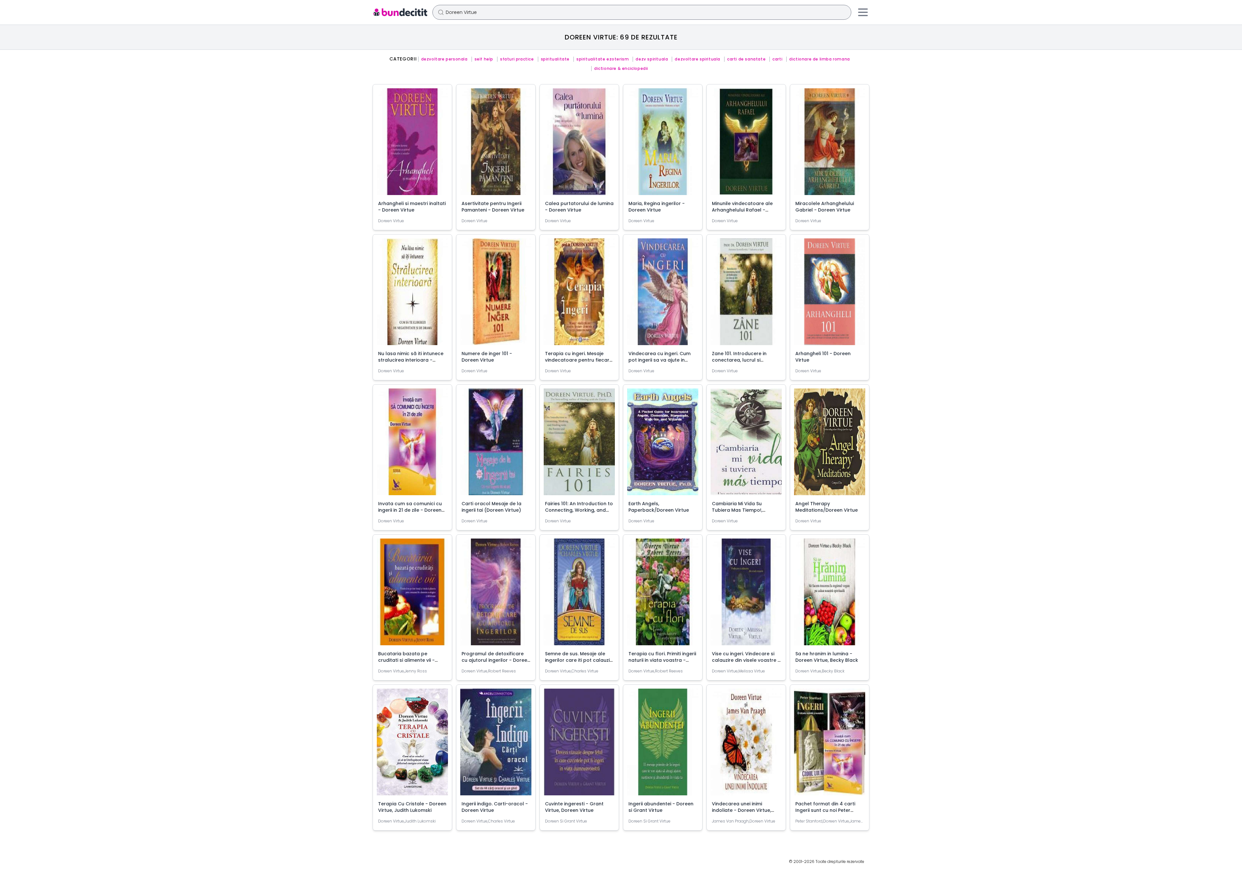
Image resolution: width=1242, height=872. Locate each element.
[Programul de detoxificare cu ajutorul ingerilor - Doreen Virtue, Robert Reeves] (495, 594)
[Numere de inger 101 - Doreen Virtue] (495, 294)
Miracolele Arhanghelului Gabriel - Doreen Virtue (824, 206)
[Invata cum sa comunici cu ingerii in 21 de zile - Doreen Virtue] (412, 444)
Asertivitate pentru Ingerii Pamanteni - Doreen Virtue (493, 206)
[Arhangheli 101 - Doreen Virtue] (829, 294)
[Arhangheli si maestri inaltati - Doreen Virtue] (412, 144)
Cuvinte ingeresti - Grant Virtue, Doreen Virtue (574, 807)
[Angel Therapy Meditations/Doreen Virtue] (829, 444)
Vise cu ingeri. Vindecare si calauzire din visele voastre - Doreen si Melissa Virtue (746, 660)
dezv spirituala (652, 59)
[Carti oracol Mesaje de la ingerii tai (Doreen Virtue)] (495, 444)
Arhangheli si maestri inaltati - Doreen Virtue (412, 206)
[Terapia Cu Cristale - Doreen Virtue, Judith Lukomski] (412, 745)
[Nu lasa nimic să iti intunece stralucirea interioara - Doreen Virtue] (412, 294)
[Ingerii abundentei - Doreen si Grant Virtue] (662, 745)
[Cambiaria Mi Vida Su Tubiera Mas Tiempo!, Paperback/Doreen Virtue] (746, 444)
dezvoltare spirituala (697, 59)
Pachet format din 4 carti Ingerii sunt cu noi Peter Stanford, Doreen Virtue (825, 810)
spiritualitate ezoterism (602, 59)
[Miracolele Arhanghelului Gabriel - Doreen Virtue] (829, 144)
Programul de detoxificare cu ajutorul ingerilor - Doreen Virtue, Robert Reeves (496, 660)
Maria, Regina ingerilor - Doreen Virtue (656, 206)
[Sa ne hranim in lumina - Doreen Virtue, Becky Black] (829, 594)
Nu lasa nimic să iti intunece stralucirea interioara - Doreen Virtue (410, 360)
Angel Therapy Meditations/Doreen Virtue (826, 506)
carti (777, 59)
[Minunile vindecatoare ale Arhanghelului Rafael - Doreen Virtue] (746, 144)
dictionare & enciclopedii (621, 68)
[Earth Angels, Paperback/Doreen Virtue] (662, 444)
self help (483, 59)
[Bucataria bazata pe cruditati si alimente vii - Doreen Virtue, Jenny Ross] (412, 594)
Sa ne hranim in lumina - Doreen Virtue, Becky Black (826, 656)
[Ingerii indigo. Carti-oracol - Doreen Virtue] (495, 745)
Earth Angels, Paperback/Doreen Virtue (658, 506)
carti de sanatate (746, 59)
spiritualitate (555, 59)
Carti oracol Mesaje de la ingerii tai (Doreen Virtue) (491, 506)
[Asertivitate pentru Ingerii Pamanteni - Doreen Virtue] (495, 144)
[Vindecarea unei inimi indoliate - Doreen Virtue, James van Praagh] (746, 745)
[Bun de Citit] (400, 12)
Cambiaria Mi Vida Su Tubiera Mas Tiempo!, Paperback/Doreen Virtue (742, 510)
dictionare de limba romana (819, 59)
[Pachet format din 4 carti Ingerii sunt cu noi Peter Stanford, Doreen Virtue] (829, 745)
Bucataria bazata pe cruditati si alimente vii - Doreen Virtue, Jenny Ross (408, 660)
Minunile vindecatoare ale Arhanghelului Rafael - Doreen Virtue (742, 210)
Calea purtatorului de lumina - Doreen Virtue (579, 206)
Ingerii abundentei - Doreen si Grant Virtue (660, 807)
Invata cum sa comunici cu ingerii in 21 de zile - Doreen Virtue (410, 510)
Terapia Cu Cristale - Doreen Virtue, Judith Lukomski (412, 807)
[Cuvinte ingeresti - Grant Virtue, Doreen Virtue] (579, 745)
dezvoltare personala (444, 59)
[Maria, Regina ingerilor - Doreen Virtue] (662, 144)
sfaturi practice (517, 59)
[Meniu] (862, 12)
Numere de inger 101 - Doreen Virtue (487, 356)
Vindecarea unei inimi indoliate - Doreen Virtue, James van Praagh (741, 810)
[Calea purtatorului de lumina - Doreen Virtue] (579, 144)
